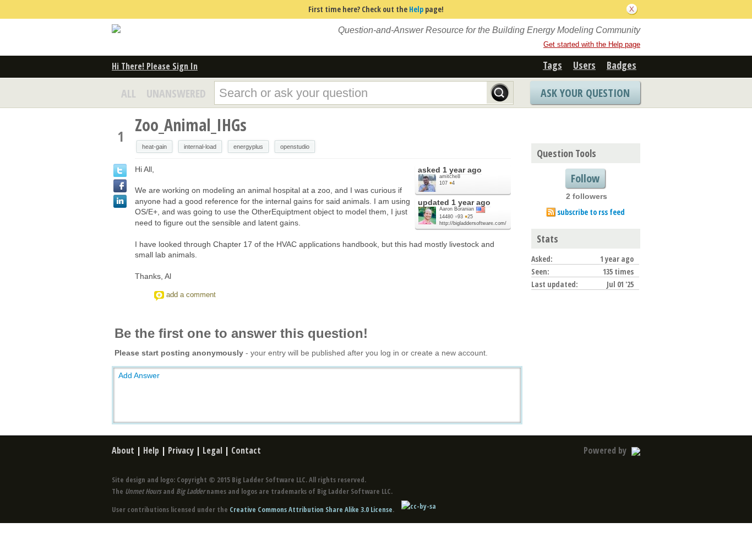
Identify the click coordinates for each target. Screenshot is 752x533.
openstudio (294, 146)
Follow (585, 178)
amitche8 (449, 176)
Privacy (181, 450)
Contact (246, 450)
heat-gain (154, 146)
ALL (128, 93)
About (123, 450)
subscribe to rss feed (591, 212)
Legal (212, 450)
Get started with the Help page (591, 44)
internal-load (200, 146)
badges (621, 65)
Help (416, 9)
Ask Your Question (585, 92)
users (584, 65)
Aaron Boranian (456, 209)
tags (552, 65)
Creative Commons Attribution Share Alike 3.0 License (311, 509)
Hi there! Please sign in (155, 66)
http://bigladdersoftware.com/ (472, 223)
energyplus (248, 146)
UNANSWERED (176, 93)
